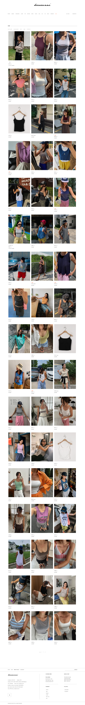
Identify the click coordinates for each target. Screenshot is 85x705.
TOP (25, 13)
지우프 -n (32, 62)
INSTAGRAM (66, 689)
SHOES (36, 13)
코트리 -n (10, 135)
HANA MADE (17, 13)
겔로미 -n (10, 642)
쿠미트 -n (55, 210)
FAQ (46, 698)
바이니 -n (55, 245)
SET (45, 13)
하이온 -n (32, 209)
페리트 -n (32, 427)
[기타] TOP (28, 29)
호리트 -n (10, 64)
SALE (56, 13)
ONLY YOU (47, 696)
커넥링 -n (10, 463)
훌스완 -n (10, 571)
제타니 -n (32, 606)
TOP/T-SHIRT (10, 29)
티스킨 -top (56, 355)
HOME (9, 669)
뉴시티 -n (10, 355)
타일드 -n (10, 247)
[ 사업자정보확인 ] (20, 685)
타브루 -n (10, 391)
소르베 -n (32, 319)
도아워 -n (32, 642)
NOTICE (47, 689)
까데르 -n (10, 499)
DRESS (32, 13)
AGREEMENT (22, 669)
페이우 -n (55, 62)
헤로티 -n (55, 319)
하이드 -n (10, 427)
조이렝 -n (32, 463)
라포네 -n (55, 642)
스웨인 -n (55, 606)
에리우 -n (55, 136)
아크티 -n (55, 283)
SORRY (47, 695)
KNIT (21, 29)
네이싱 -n (55, 463)
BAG (39, 13)
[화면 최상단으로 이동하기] (9, 694)
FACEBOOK (66, 691)
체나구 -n (10, 606)
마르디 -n (32, 535)
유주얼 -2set (56, 391)
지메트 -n (32, 355)
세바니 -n (32, 392)
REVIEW (47, 693)
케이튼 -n (32, 571)
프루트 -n (10, 283)
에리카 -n (10, 209)
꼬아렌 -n (10, 535)
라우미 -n (55, 499)
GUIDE (12, 669)
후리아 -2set (33, 135)
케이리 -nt (10, 173)
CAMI (24, 29)
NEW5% (13, 13)
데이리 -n (32, 99)
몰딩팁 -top (33, 499)
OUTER (22, 13)
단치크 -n (10, 319)
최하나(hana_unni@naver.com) (14, 688)
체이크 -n (55, 427)
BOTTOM (28, 13)
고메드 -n (32, 245)
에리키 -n (10, 99)
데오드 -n (55, 172)
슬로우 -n (55, 99)
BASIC (48, 13)
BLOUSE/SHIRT (16, 29)
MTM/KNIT (52, 13)
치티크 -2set (33, 283)
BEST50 (9, 13)
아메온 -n (55, 571)
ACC (42, 13)
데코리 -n (55, 535)
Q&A (46, 691)
